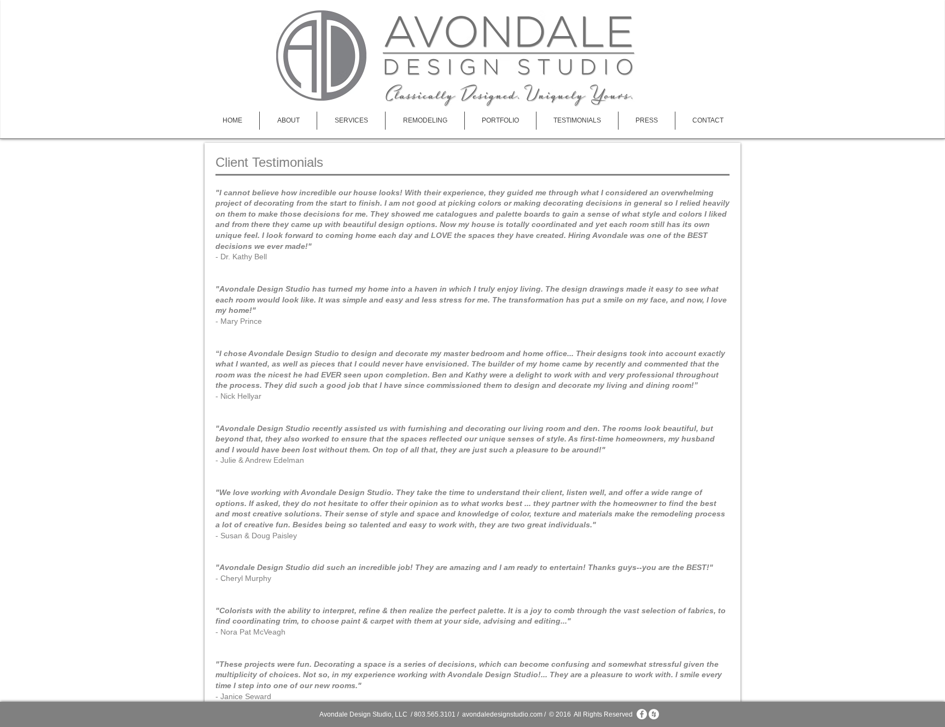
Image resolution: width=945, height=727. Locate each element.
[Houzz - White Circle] (654, 714)
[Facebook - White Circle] (642, 714)
